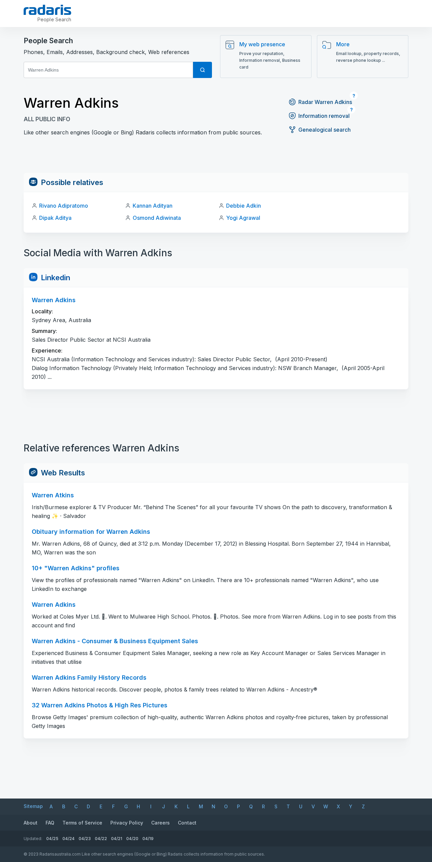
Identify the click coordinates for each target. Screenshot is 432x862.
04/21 (116, 838)
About (30, 823)
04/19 (148, 838)
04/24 (68, 838)
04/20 (132, 838)
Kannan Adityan (152, 205)
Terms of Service (82, 823)
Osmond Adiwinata (157, 217)
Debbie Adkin (243, 205)
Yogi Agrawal (243, 217)
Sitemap (33, 806)
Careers (160, 823)
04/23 (85, 838)
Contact (187, 823)
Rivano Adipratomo (63, 205)
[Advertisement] (216, 157)
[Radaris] (47, 10)
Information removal (324, 115)
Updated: (33, 838)
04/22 (101, 838)
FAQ (50, 823)
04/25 (52, 838)
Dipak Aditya (55, 217)
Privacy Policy (126, 823)
